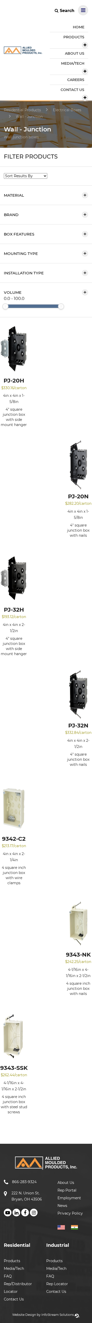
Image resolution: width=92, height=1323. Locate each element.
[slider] (5, 306)
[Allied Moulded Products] (23, 51)
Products (12, 1261)
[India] (76, 1226)
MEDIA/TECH (72, 63)
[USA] (63, 1226)
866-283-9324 (24, 1182)
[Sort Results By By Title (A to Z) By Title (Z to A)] (25, 176)
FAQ (8, 1276)
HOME (78, 27)
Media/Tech (14, 1268)
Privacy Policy (70, 1213)
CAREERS (75, 79)
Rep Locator (57, 1284)
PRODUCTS (73, 37)
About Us (65, 1182)
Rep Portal (66, 1190)
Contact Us (14, 1299)
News (62, 1205)
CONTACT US (72, 89)
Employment (69, 1198)
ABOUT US (74, 53)
